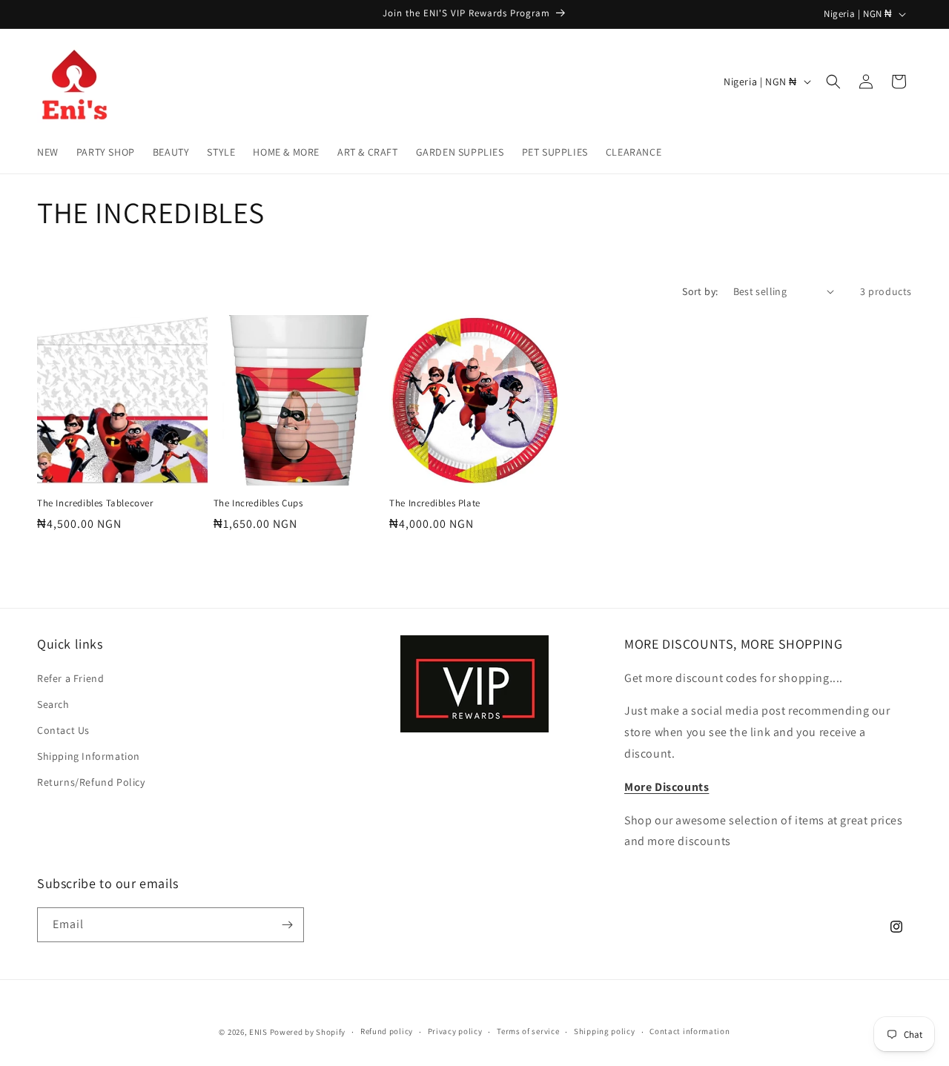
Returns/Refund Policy (91, 782)
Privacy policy (455, 1031)
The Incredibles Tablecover (95, 503)
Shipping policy (604, 1031)
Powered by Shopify (308, 1032)
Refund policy (386, 1031)
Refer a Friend (70, 678)
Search (53, 704)
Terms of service (528, 1031)
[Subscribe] (287, 924)
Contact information (689, 1031)
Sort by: (700, 291)
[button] (833, 81)
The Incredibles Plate (434, 503)
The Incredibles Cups (258, 503)
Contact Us (63, 730)
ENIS (258, 1032)
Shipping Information (88, 756)
